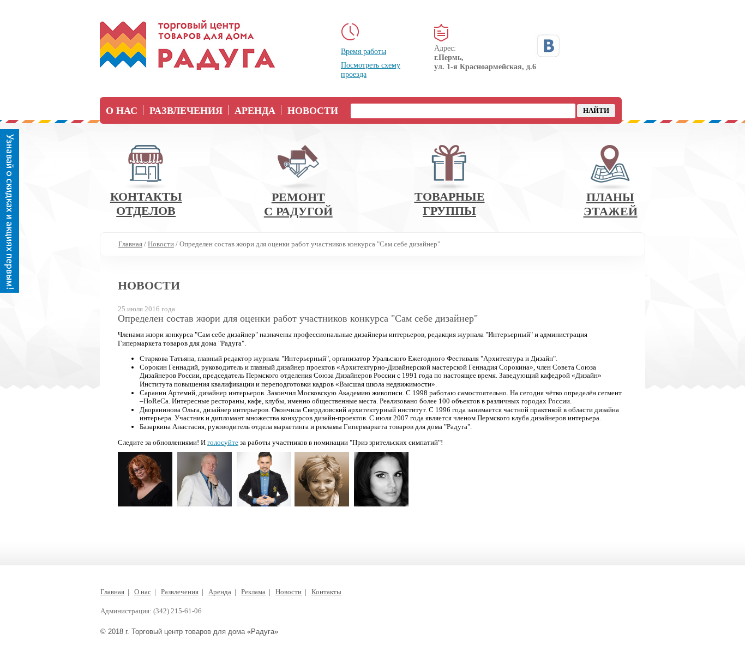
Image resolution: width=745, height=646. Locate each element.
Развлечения (186, 110)
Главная (112, 592)
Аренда (255, 110)
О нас (121, 110)
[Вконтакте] (548, 46)
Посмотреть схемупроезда (370, 70)
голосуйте (222, 442)
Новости (312, 110)
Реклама (253, 592)
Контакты (326, 592)
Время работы (363, 51)
